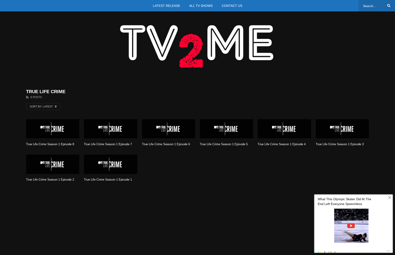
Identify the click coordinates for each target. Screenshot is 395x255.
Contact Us (232, 6)
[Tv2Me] (197, 46)
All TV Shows (201, 6)
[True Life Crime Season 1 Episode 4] (284, 129)
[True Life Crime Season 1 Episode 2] (52, 164)
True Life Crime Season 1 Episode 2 (50, 179)
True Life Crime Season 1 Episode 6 (166, 144)
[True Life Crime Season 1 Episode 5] (226, 129)
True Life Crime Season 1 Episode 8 (50, 144)
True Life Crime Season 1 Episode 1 (108, 179)
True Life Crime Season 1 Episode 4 (282, 144)
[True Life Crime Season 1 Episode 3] (342, 129)
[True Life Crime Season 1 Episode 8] (52, 129)
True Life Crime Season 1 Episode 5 (224, 144)
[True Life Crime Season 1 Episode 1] (110, 164)
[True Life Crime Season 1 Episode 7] (110, 129)
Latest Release (166, 6)
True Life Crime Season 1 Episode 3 (340, 144)
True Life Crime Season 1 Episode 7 (108, 144)
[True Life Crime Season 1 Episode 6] (168, 129)
